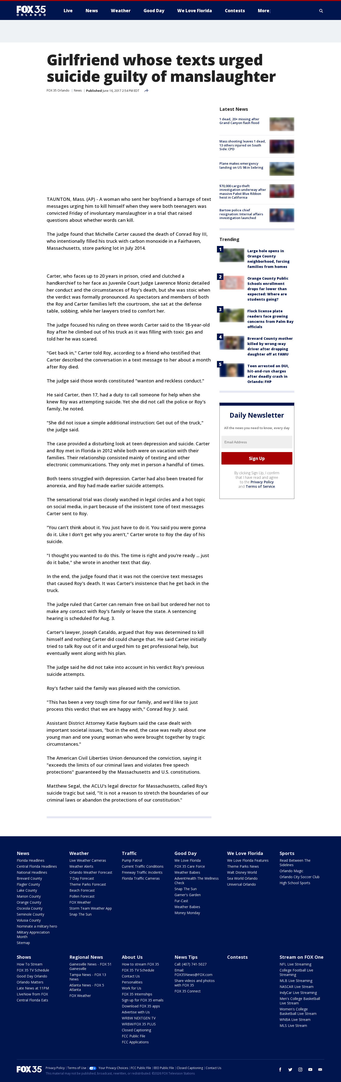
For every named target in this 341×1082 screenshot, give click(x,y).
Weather (79, 853)
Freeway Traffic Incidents (142, 872)
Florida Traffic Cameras (141, 878)
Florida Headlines (30, 860)
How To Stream (29, 964)
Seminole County (30, 914)
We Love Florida (187, 860)
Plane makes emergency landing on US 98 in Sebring (241, 165)
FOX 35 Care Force (189, 866)
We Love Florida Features (248, 860)
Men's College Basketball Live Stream (300, 1000)
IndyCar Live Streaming (298, 992)
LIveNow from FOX (32, 994)
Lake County (27, 890)
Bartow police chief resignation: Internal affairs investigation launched (241, 214)
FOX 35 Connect (187, 991)
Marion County (29, 896)
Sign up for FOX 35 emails (143, 1000)
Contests (237, 957)
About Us (132, 957)
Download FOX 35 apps (141, 1006)
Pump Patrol (132, 860)
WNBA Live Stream (295, 1019)
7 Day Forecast (81, 878)
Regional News (86, 957)
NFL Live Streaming (295, 964)
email (320, 1070)
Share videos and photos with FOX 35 (194, 982)
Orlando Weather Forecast (90, 872)
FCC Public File (133, 1036)
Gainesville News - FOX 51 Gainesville (90, 966)
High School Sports (295, 882)
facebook (280, 1070)
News (78, 90)
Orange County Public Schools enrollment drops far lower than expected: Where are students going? (267, 289)
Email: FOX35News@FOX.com (193, 972)
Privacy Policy (262, 482)
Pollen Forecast (82, 896)
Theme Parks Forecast (87, 884)
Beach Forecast (82, 890)
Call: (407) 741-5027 (190, 964)
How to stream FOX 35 (140, 964)
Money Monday (187, 912)
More (263, 10)
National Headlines (32, 872)
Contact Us (131, 976)
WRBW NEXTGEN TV (139, 1018)
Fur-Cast (181, 900)
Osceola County (29, 908)
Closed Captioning (136, 1030)
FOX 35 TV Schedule (33, 970)
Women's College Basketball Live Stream (298, 1011)
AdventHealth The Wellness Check (196, 880)
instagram (300, 1070)
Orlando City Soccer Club (300, 876)
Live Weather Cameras (87, 860)
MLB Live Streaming (296, 980)
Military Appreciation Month (33, 934)
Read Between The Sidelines (295, 862)
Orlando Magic (291, 870)
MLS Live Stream (293, 1025)
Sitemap (23, 942)
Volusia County (29, 920)
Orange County (29, 902)
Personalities (132, 982)
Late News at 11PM (33, 988)
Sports (287, 853)
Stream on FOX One (302, 957)
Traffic (129, 853)
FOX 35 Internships (137, 994)
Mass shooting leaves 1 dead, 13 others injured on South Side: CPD (242, 145)
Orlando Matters (30, 982)
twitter (290, 1070)
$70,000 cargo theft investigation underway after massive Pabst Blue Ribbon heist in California (242, 192)
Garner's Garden (187, 894)
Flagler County (28, 884)
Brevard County (29, 878)
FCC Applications (135, 1042)
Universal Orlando (241, 884)
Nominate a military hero (37, 926)
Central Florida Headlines (37, 866)
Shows (24, 957)
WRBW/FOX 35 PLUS (139, 1024)
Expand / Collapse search (321, 10)
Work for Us (131, 988)
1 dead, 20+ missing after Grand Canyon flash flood (239, 121)
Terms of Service (260, 486)
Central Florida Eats (32, 1000)
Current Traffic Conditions (143, 866)
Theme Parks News (243, 866)
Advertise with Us (136, 1012)
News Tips (185, 957)
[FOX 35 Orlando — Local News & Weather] (33, 11)
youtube (310, 1070)
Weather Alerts (81, 866)
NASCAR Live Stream (297, 986)
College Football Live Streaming (296, 972)
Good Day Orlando (32, 976)
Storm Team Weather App (90, 908)
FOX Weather (80, 902)
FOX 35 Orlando (58, 90)
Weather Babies (187, 872)
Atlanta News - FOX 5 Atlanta (86, 987)
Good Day (185, 853)
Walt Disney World (242, 872)
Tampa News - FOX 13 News (87, 976)
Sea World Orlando (242, 878)
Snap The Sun (80, 914)
